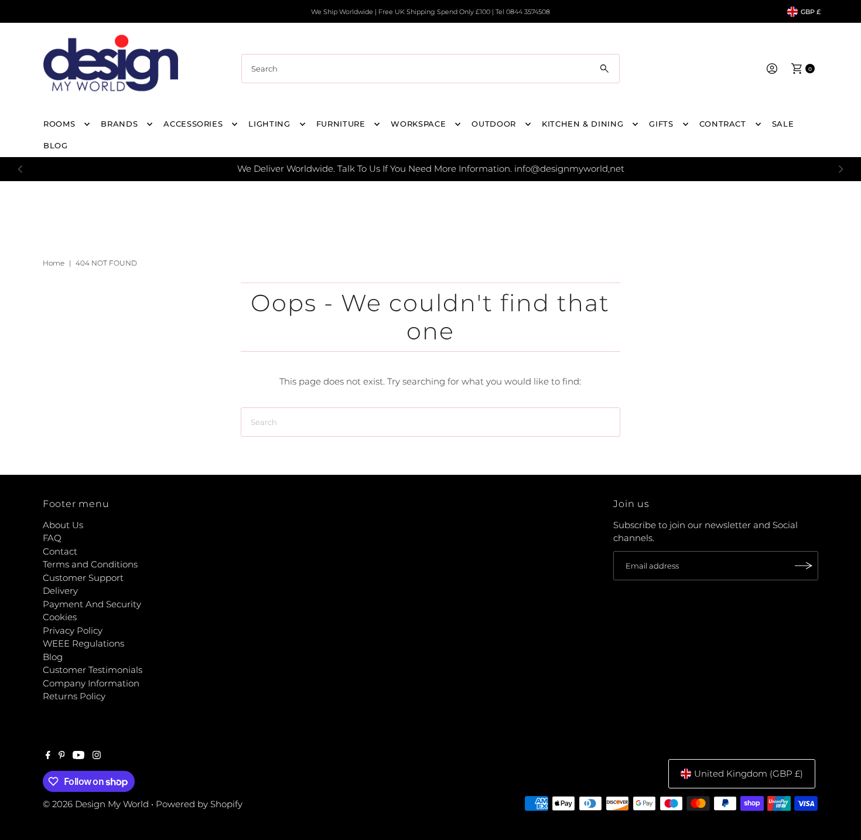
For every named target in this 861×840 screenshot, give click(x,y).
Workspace (418, 123)
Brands (119, 123)
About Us (63, 524)
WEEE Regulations (83, 643)
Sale (783, 123)
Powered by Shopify (199, 804)
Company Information (91, 683)
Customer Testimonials (92, 669)
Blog (53, 656)
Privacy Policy (72, 630)
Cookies (60, 617)
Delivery (60, 590)
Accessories (193, 123)
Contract (722, 123)
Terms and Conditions (90, 564)
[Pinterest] (62, 756)
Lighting (269, 123)
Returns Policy (74, 696)
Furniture (340, 123)
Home (53, 263)
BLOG (55, 145)
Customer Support (83, 577)
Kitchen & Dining (582, 123)
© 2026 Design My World (96, 804)
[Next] (840, 169)
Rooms (59, 123)
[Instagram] (97, 756)
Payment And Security (92, 604)
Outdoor (494, 123)
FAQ (52, 537)
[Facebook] (48, 756)
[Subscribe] (803, 565)
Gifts (661, 123)
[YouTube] (78, 756)
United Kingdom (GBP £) (748, 773)
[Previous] (20, 169)
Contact (60, 551)
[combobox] (430, 68)
